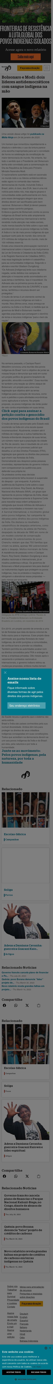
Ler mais (37, 1366)
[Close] (5, 672)
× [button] (50, 1348)
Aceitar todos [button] (14, 1372)
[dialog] (26, 692)
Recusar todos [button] (38, 1372)
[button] (26, 1379)
